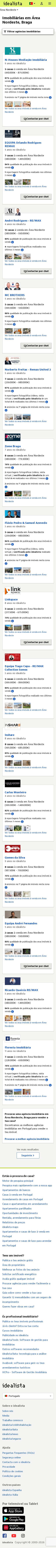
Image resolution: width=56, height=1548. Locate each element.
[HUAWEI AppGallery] (13, 1527)
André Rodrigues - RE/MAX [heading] (23, 220)
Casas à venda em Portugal (17, 1194)
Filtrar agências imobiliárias (23, 31)
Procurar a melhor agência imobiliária (27, 1139)
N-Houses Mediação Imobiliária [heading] (26, 60)
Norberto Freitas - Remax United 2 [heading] (28, 369)
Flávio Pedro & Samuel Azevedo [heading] (26, 523)
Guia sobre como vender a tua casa (21, 1292)
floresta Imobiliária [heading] (18, 1047)
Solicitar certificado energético (19, 1274)
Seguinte (26, 1155)
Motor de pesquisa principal (17, 1180)
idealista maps (10, 1227)
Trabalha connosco (12, 1420)
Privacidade (8, 1466)
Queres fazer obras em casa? (18, 1306)
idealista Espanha (12, 1490)
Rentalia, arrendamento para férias (21, 1217)
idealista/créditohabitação (16, 1424)
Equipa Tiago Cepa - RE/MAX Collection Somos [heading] (24, 668)
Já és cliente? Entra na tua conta (20, 1326)
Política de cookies (12, 1471)
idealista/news (10, 1434)
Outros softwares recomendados (20, 1349)
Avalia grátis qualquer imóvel (18, 1278)
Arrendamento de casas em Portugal (22, 1199)
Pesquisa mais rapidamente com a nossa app (27, 1185)
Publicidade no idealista (15, 1335)
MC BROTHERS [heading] (15, 295)
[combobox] (32, 3)
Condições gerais (11, 1476)
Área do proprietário (13, 1265)
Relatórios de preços (13, 1222)
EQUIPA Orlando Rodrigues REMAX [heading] (23, 144)
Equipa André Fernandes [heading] (21, 923)
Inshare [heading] (9, 735)
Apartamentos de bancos (16, 1190)
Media (5, 1415)
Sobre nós (7, 1411)
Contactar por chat (37, 118)
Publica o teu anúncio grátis (17, 1260)
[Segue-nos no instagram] (23, 1535)
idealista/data (10, 1429)
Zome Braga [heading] (13, 446)
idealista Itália (10, 1494)
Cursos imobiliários (12, 1330)
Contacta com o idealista (16, 1462)
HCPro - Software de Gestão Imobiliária (24, 1372)
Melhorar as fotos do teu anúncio (20, 1269)
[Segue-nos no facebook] (4, 1535)
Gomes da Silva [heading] (15, 857)
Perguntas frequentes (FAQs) (18, 1452)
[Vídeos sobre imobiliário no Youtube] (13, 1535)
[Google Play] (13, 1519)
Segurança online (11, 1457)
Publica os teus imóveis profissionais (22, 1321)
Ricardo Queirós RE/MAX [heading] (21, 990)
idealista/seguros (11, 1438)
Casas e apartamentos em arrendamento (25, 1203)
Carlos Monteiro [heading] (15, 792)
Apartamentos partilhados (17, 1208)
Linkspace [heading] (11, 599)
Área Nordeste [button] (8, 9)
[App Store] (13, 1510)
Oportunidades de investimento (20, 1213)
